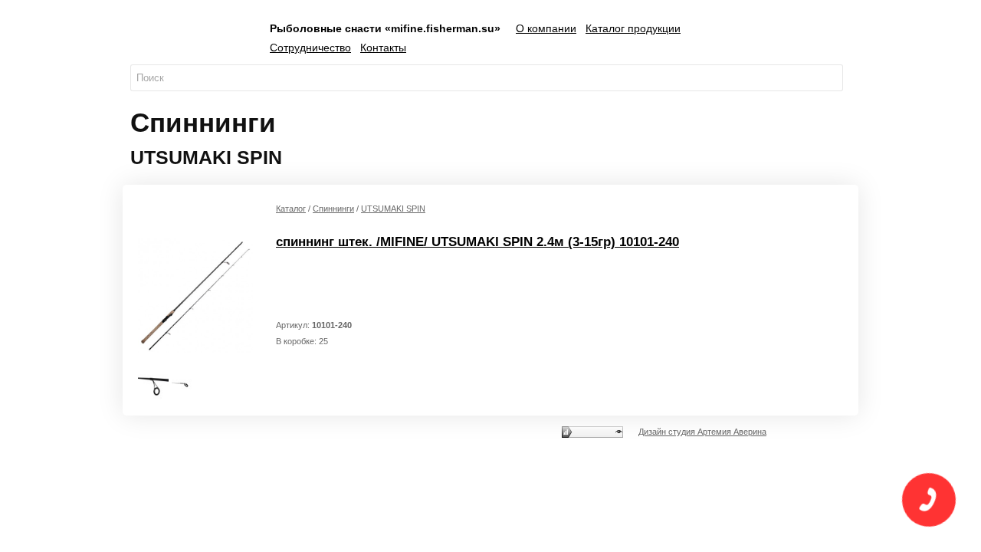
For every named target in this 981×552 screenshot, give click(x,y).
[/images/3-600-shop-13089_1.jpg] (153, 384)
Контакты (383, 47)
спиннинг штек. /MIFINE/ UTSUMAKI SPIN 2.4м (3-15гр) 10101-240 (477, 242)
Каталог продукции (633, 28)
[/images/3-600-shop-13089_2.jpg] (187, 384)
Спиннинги (333, 208)
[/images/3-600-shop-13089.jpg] (195, 295)
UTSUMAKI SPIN (393, 208)
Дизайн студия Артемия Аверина (702, 431)
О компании (546, 28)
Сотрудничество (310, 47)
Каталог (291, 208)
